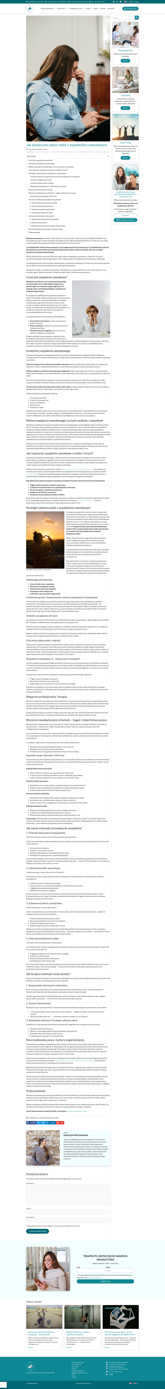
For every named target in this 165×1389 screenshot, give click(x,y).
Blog (96, 8)
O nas (88, 8)
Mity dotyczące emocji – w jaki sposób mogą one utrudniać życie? (120, 1333)
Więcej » (31, 1347)
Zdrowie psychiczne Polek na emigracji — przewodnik (41, 1333)
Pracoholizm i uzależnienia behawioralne (44, 1118)
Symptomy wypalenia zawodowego (41, 163)
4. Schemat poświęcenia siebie (41, 213)
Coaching (61, 8)
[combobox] (123, 18)
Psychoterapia (47, 8)
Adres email (30, 1217)
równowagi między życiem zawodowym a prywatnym (74, 1061)
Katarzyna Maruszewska (76, 1135)
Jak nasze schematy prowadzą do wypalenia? (44, 199)
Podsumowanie (34, 232)
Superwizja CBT (75, 8)
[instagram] (117, 1)
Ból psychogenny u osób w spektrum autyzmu (78, 1333)
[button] (108, 156)
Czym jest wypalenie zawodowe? (40, 160)
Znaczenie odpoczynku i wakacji (42, 183)
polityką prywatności (95, 1277)
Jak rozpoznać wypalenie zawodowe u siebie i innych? (48, 170)
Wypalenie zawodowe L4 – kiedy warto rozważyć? (48, 186)
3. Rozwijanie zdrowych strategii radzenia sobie (47, 226)
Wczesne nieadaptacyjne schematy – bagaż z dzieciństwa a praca (52, 193)
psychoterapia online (86, 500)
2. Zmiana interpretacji (38, 222)
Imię (78, 1267)
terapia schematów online (77, 1111)
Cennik (103, 8)
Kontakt (111, 8)
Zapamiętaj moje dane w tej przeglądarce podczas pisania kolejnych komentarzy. (54, 1226)
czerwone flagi (31, 474)
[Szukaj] (137, 18)
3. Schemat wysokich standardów (42, 209)
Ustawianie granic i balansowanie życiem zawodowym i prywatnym (55, 177)
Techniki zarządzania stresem (41, 180)
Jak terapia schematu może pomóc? (41, 216)
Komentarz (30, 1183)
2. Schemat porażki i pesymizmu (42, 206)
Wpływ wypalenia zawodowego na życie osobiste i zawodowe (51, 167)
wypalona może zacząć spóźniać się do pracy (77, 469)
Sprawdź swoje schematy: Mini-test (43, 196)
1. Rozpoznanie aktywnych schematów (44, 219)
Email (108, 1267)
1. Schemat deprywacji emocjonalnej (43, 203)
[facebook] (114, 1)
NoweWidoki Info (32, 1383)
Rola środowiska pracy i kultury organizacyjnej (45, 229)
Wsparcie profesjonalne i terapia (40, 190)
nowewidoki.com (86, 1383)
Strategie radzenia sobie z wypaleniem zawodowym (47, 173)
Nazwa (29, 1208)
